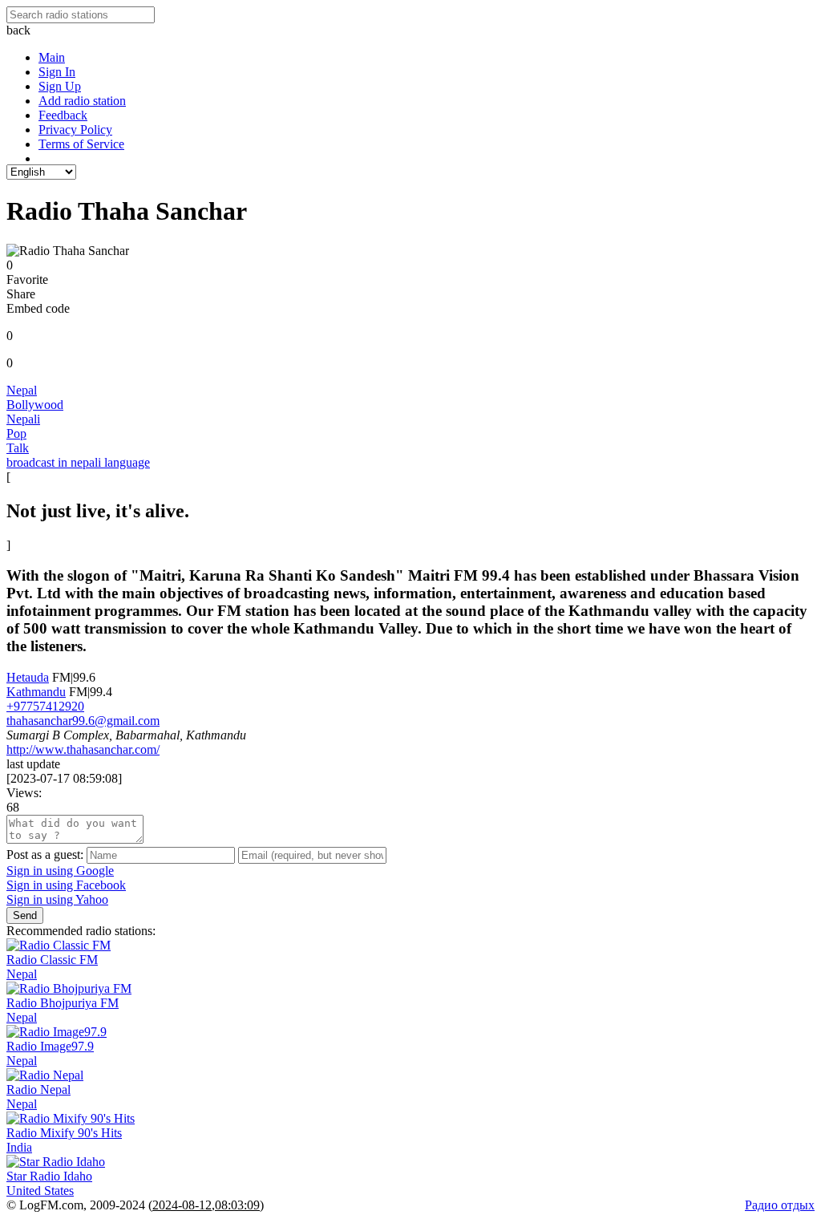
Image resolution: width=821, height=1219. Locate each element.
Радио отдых (780, 1205)
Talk (17, 448)
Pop (16, 433)
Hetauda (27, 677)
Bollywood (34, 404)
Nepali (23, 419)
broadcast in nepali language (78, 462)
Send (25, 915)
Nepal (21, 390)
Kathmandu (36, 692)
